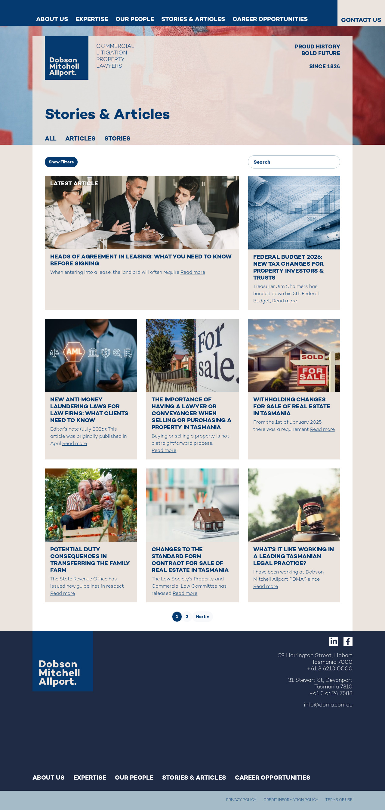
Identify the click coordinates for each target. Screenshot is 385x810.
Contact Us (361, 20)
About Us (52, 19)
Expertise (91, 19)
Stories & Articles (193, 19)
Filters (61, 162)
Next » (202, 616)
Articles (80, 138)
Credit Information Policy (290, 800)
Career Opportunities (270, 19)
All (51, 138)
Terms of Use (339, 800)
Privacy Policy (241, 800)
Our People (135, 19)
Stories (117, 138)
